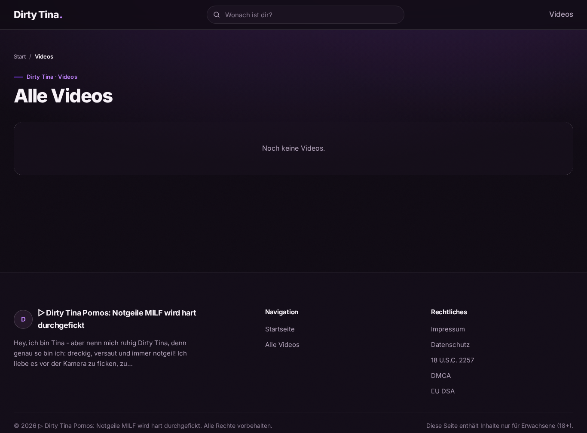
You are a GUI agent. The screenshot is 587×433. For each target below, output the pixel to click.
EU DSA (443, 391)
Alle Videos (282, 344)
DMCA (441, 375)
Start (20, 56)
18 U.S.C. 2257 (452, 360)
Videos (561, 14)
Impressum (448, 329)
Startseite (280, 329)
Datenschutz (450, 344)
